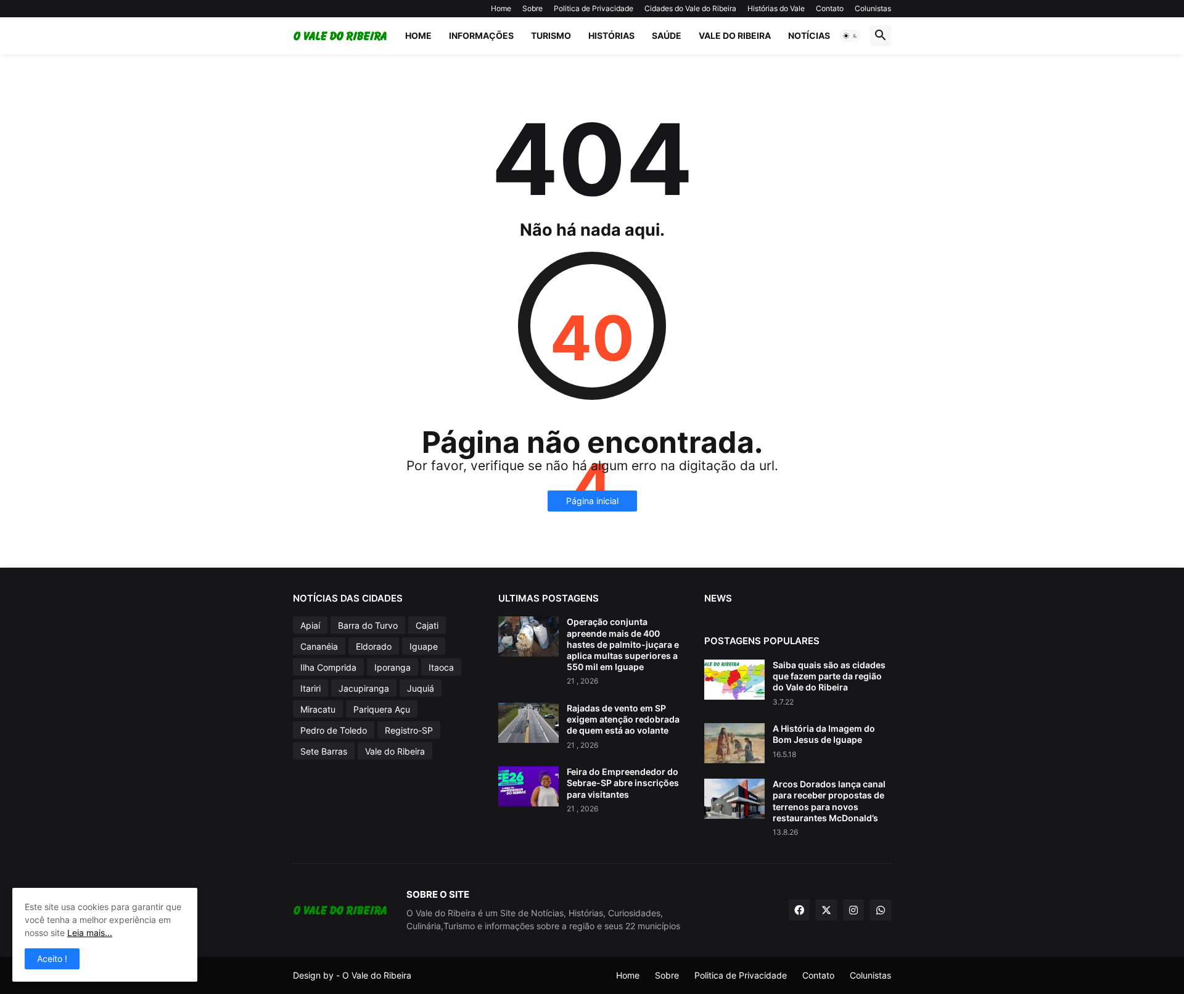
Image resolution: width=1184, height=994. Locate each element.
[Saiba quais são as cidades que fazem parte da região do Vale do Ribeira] (734, 680)
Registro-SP (409, 730)
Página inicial (592, 500)
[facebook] (799, 910)
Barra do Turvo (368, 625)
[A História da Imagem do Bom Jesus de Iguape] (734, 743)
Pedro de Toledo (333, 730)
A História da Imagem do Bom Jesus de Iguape (824, 734)
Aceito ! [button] (52, 958)
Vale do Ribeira (735, 35)
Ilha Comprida (328, 667)
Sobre (532, 8)
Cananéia (319, 646)
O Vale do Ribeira (376, 975)
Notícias (809, 35)
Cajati (427, 625)
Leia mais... (89, 932)
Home (501, 8)
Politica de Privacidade (593, 8)
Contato (830, 8)
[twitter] (826, 910)
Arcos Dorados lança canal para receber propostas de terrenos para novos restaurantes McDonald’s (829, 801)
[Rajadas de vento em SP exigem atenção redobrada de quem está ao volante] (528, 723)
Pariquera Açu (381, 709)
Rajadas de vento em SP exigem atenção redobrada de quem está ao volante (623, 719)
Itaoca (441, 667)
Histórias (611, 35)
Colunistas (873, 8)
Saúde (666, 35)
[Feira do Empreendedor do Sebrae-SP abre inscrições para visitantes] (528, 786)
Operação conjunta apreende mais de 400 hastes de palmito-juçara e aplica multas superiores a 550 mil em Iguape (623, 644)
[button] (850, 36)
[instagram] (853, 910)
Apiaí (310, 625)
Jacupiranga (364, 688)
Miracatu (317, 709)
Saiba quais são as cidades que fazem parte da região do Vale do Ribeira (829, 676)
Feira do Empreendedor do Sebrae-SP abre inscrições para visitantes (623, 782)
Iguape (423, 646)
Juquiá (420, 688)
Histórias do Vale (776, 8)
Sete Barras (323, 751)
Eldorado (374, 646)
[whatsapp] (880, 910)
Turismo (551, 35)
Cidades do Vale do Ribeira (690, 8)
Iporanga (392, 667)
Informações (481, 35)
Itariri (310, 688)
